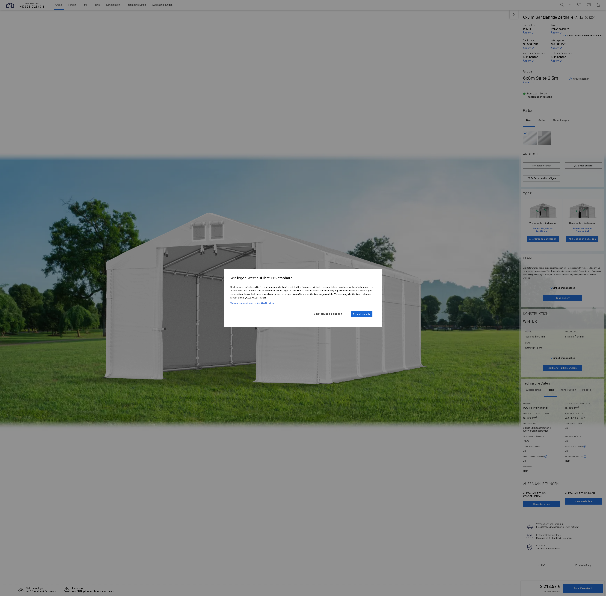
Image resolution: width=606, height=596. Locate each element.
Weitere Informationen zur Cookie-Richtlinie (252, 303)
